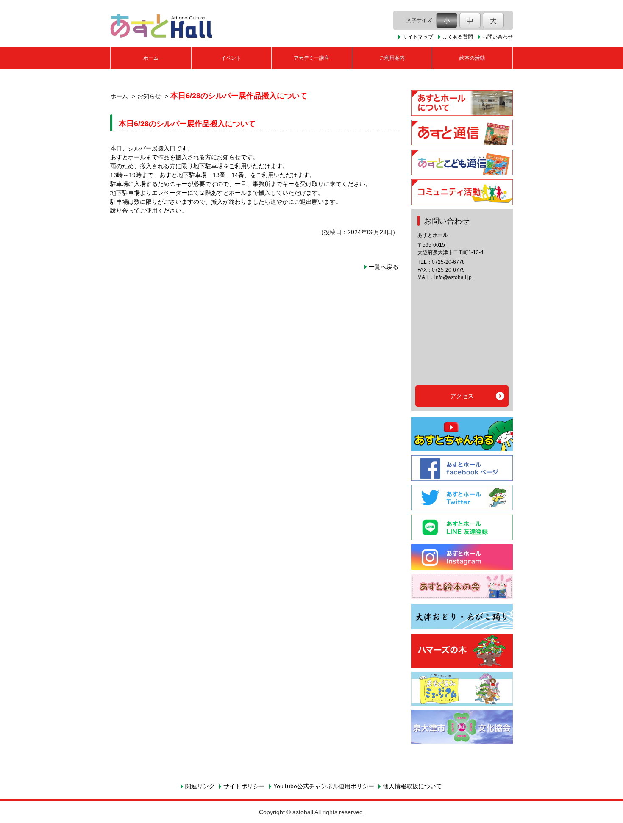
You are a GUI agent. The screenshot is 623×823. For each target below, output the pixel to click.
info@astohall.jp (453, 277)
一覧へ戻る (383, 266)
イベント (231, 58)
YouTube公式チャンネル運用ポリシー (323, 786)
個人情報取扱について (412, 786)
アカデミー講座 (311, 58)
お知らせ (149, 96)
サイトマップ (418, 37)
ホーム (151, 58)
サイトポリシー (244, 786)
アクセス (462, 396)
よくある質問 (457, 37)
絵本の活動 (472, 58)
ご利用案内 (392, 58)
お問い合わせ (497, 37)
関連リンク (200, 786)
